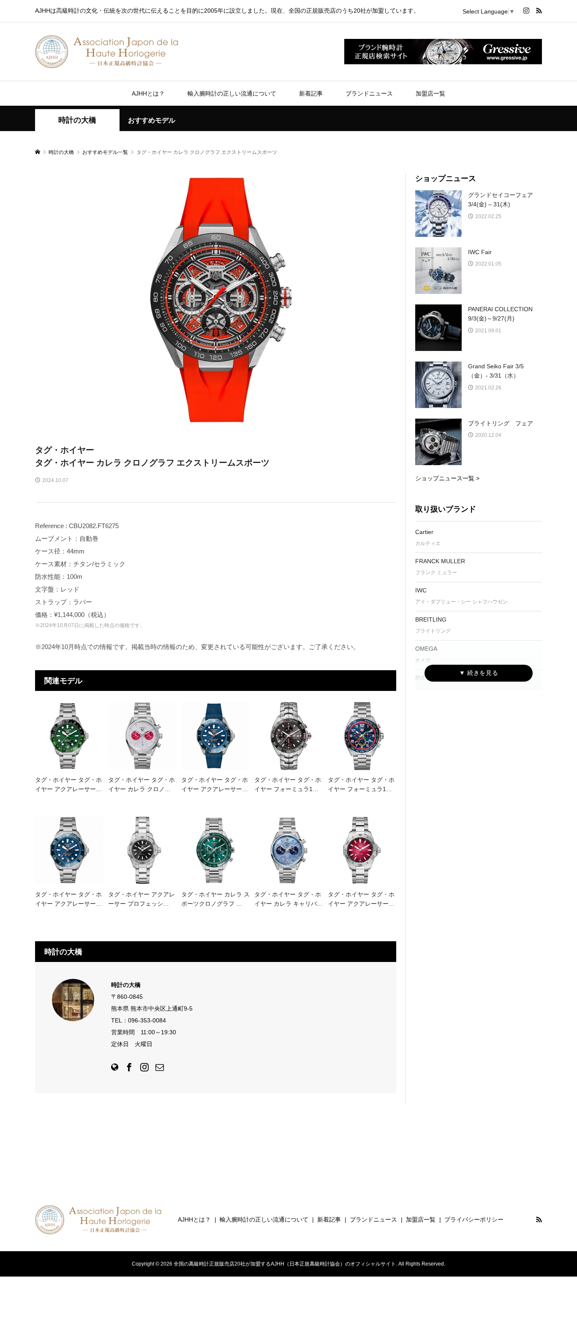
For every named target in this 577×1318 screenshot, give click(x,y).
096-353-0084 (147, 1020)
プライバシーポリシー (474, 1219)
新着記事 (311, 93)
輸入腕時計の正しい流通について (232, 93)
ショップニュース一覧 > (447, 478)
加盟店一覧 (430, 93)
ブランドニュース (369, 93)
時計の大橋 (77, 120)
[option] (216, 300)
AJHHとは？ (148, 93)
